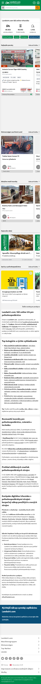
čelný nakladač (18, 396)
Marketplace (24, 37)
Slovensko (32, 519)
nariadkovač (14, 352)
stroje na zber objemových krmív (26, 432)
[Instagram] (6, 658)
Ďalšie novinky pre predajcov (31, 307)
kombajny (21, 384)
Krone (29, 481)
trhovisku (9, 329)
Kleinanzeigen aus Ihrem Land (11, 132)
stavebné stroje (6, 432)
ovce (33, 438)
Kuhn (24, 481)
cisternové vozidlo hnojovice (16, 380)
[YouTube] (2, 658)
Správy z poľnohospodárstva (11, 267)
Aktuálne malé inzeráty (9, 181)
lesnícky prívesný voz (29, 355)
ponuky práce (33, 440)
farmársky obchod (7, 434)
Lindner (8, 479)
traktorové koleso (27, 373)
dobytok (25, 438)
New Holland (12, 348)
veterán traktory (25, 348)
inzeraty (17, 37)
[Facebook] (10, 658)
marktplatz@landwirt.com (7, 681)
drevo (22, 434)
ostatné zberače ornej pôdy (12, 387)
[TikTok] (14, 658)
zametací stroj (15, 391)
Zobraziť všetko (33, 45)
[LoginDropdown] (38, 2)
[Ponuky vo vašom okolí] (3, 8)
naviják (20, 355)
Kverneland (5, 484)
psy (36, 438)
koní (30, 438)
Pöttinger (34, 481)
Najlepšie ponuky (7, 45)
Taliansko (18, 519)
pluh (23, 362)
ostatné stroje (22, 453)
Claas (18, 348)
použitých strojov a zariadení (25, 475)
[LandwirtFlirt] (21, 658)
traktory (14, 432)
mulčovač (27, 368)
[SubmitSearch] (37, 8)
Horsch (21, 484)
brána (26, 359)
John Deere (31, 345)
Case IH (13, 479)
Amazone (12, 484)
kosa (27, 350)
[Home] (12, 2)
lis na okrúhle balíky (25, 352)
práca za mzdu (19, 442)
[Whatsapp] (18, 658)
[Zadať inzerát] (34, 2)
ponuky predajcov (7, 37)
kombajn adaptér (30, 384)
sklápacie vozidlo (20, 364)
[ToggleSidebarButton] (3, 2)
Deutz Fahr (19, 481)
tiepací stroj (8, 357)
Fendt (6, 348)
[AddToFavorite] (31, 51)
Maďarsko (25, 519)
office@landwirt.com (8, 597)
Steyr (28, 477)
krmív (15, 434)
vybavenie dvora (24, 451)
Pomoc (5, 665)
